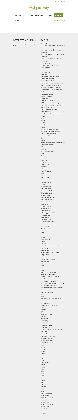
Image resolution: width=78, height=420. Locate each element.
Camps (43, 365)
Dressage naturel (46, 182)
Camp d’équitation (46, 171)
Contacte (43, 384)
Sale (42, 230)
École (42, 345)
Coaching (43, 263)
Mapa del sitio (45, 402)
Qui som (43, 312)
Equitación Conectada (47, 222)
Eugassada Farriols (46, 325)
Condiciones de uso (47, 393)
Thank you (44, 160)
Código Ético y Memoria (48, 100)
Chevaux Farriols (46, 217)
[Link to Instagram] (58, 1)
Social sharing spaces (47, 151)
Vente (42, 235)
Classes (43, 356)
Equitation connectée (47, 340)
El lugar (43, 116)
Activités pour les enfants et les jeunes (52, 283)
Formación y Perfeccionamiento (50, 131)
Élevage (43, 184)
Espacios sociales (46, 125)
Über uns (43, 316)
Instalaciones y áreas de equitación (51, 246)
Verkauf (43, 237)
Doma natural (45, 180)
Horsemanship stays (47, 292)
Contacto (43, 387)
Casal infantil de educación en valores (52, 83)
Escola (43, 347)
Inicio (42, 296)
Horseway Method (46, 189)
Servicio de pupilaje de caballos (50, 277)
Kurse (42, 360)
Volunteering (44, 321)
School (43, 351)
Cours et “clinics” (46, 112)
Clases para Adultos (47, 94)
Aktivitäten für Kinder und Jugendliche (52, 288)
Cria (42, 175)
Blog (42, 70)
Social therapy (45, 248)
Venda (42, 233)
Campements (45, 362)
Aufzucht (43, 169)
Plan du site (44, 409)
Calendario (44, 74)
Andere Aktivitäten (46, 63)
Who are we (44, 323)
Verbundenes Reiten (47, 343)
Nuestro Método (45, 202)
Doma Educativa (46, 178)
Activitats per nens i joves (48, 281)
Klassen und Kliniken (47, 136)
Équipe (43, 120)
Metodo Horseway (46, 195)
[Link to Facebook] (55, 1)
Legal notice (44, 400)
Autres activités (45, 68)
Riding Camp (44, 204)
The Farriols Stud (46, 206)
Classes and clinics (46, 96)
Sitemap (43, 411)
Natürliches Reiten (46, 200)
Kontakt (43, 389)
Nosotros (43, 310)
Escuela (43, 349)
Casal (42, 173)
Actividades (44, 43)
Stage (42, 153)
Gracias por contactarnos (48, 134)
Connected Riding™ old (48, 336)
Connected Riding (46, 219)
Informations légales (47, 398)
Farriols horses (45, 224)
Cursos (43, 241)
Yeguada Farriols (46, 208)
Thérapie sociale (46, 257)
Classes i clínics (45, 98)
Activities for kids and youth (49, 285)
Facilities (43, 244)
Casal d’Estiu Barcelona (48, 78)
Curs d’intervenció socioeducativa (51, 114)
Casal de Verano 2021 (47, 81)
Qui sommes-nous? (46, 314)
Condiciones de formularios (49, 109)
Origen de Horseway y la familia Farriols (53, 142)
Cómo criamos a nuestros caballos (51, 105)
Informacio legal (45, 395)
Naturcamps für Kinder (47, 197)
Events (43, 127)
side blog (43, 149)
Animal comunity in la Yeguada (50, 65)
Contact (43, 380)
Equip (42, 118)
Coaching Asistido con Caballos (50, 272)
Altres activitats (45, 211)
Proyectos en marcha (47, 145)
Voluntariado (44, 318)
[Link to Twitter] (64, 1)
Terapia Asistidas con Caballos (50, 252)
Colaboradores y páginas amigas (50, 103)
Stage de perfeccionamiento (49, 305)
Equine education (46, 186)
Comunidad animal (46, 107)
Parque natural (45, 303)
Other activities (45, 228)
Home (58, 20)
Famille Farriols (45, 327)
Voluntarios (44, 167)
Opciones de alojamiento (48, 274)
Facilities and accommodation (49, 129)
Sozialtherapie (45, 250)
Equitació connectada (47, 338)
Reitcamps (44, 147)
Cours (42, 358)
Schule (43, 354)
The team (43, 162)
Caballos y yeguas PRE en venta (50, 213)
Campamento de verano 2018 (50, 76)
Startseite (43, 307)
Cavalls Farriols (45, 215)
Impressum (44, 391)
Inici (42, 294)
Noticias (43, 140)
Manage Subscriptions (47, 404)
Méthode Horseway (46, 193)
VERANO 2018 (45, 164)
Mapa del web (45, 406)
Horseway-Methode (46, 191)
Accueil (43, 279)
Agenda (43, 369)
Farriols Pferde (45, 226)
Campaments (45, 261)
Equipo (43, 123)
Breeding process (46, 72)
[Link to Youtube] (61, 1)
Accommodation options (48, 259)
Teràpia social (45, 255)
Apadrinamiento (45, 239)
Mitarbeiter (44, 138)
